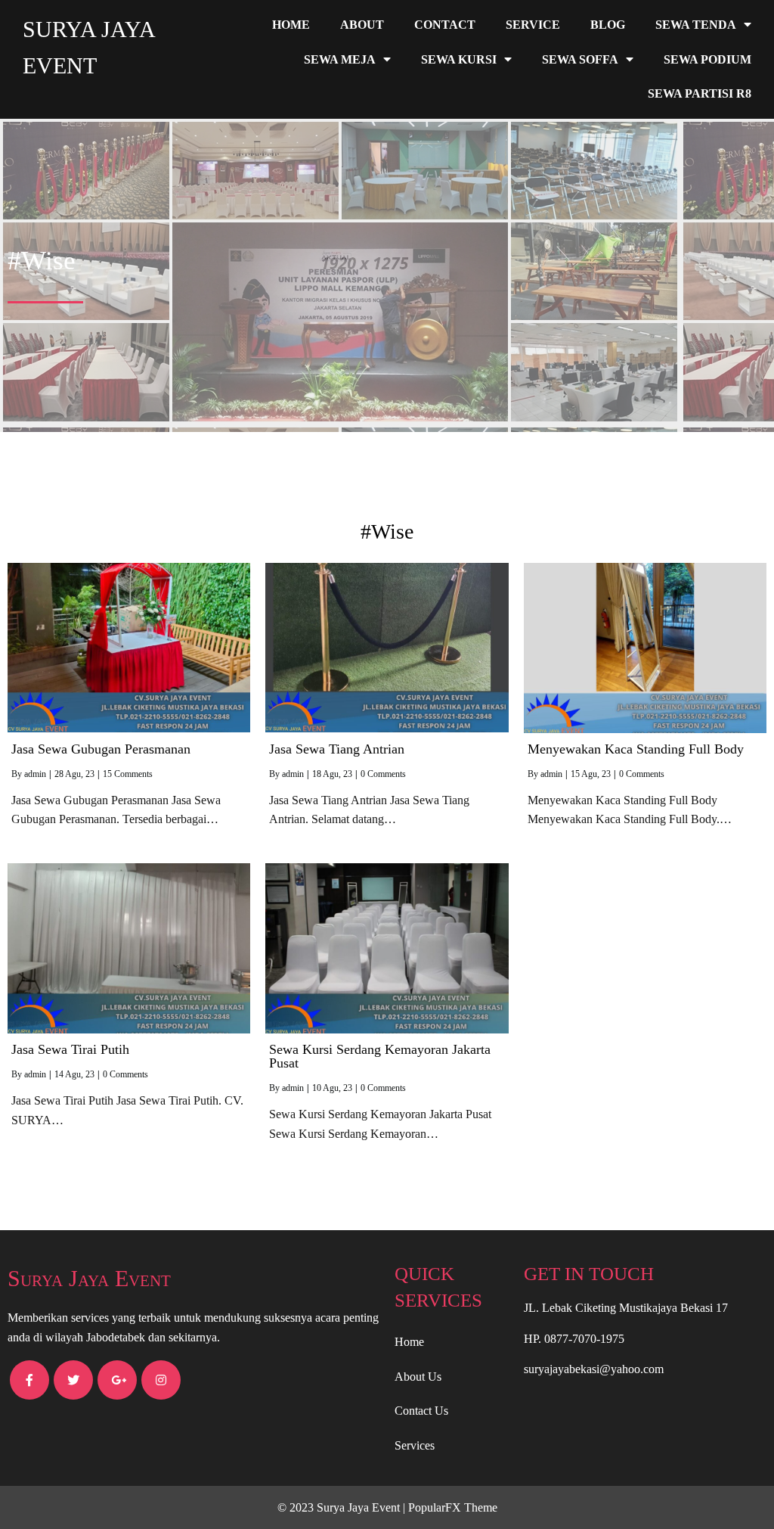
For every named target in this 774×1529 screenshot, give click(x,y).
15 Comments (128, 774)
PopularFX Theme (452, 1507)
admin (35, 774)
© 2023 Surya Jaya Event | (342, 1507)
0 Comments (383, 774)
